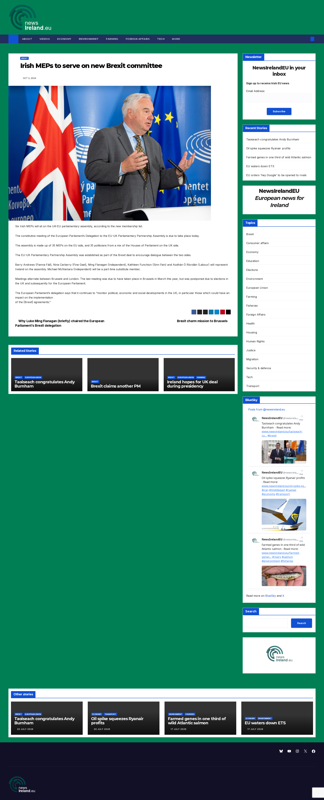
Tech (161, 38)
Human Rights (255, 341)
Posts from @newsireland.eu (266, 409)
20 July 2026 (25, 729)
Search (250, 611)
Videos (44, 38)
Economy (64, 38)
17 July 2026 (178, 729)
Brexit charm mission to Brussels (202, 321)
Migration (252, 359)
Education (252, 261)
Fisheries (252, 305)
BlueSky (270, 595)
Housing (251, 332)
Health (250, 323)
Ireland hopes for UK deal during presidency (192, 384)
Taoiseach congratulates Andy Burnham (44, 384)
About (27, 38)
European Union (33, 377)
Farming (112, 38)
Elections (252, 270)
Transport (252, 386)
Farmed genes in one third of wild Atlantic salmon (278, 157)
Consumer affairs (257, 243)
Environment (89, 38)
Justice (250, 350)
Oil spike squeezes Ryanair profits (268, 148)
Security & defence (258, 368)
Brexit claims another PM (116, 386)
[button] (307, 39)
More (176, 38)
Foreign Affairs (138, 38)
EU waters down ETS (260, 166)
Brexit (24, 58)
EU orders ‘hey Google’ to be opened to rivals (276, 175)
